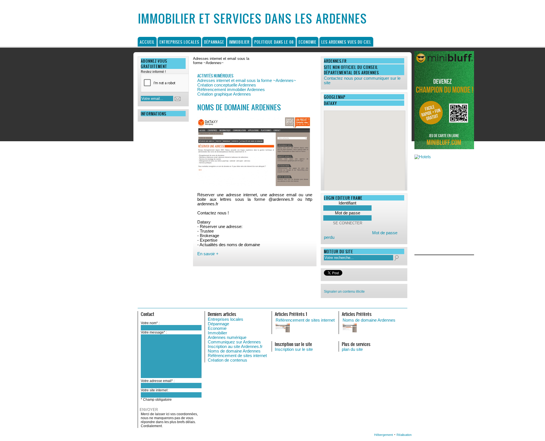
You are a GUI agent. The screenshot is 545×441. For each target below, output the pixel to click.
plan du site (352, 349)
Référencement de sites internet (237, 355)
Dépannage (214, 42)
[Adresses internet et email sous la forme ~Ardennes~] (399, 328)
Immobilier (239, 42)
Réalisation (404, 434)
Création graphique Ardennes (224, 94)
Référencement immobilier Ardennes (231, 89)
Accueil (147, 42)
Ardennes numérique (227, 337)
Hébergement (383, 434)
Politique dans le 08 (274, 42)
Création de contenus (227, 360)
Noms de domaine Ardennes (234, 351)
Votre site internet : (155, 390)
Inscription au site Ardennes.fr (235, 346)
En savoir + (208, 254)
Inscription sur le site (294, 349)
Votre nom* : (150, 323)
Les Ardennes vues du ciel (346, 42)
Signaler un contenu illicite (344, 292)
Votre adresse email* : (158, 381)
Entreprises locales (179, 42)
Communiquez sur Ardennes (234, 342)
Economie (307, 42)
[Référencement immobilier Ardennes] (332, 328)
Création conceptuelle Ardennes (226, 85)
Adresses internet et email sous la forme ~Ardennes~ (246, 80)
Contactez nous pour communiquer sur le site (362, 80)
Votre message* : (154, 332)
